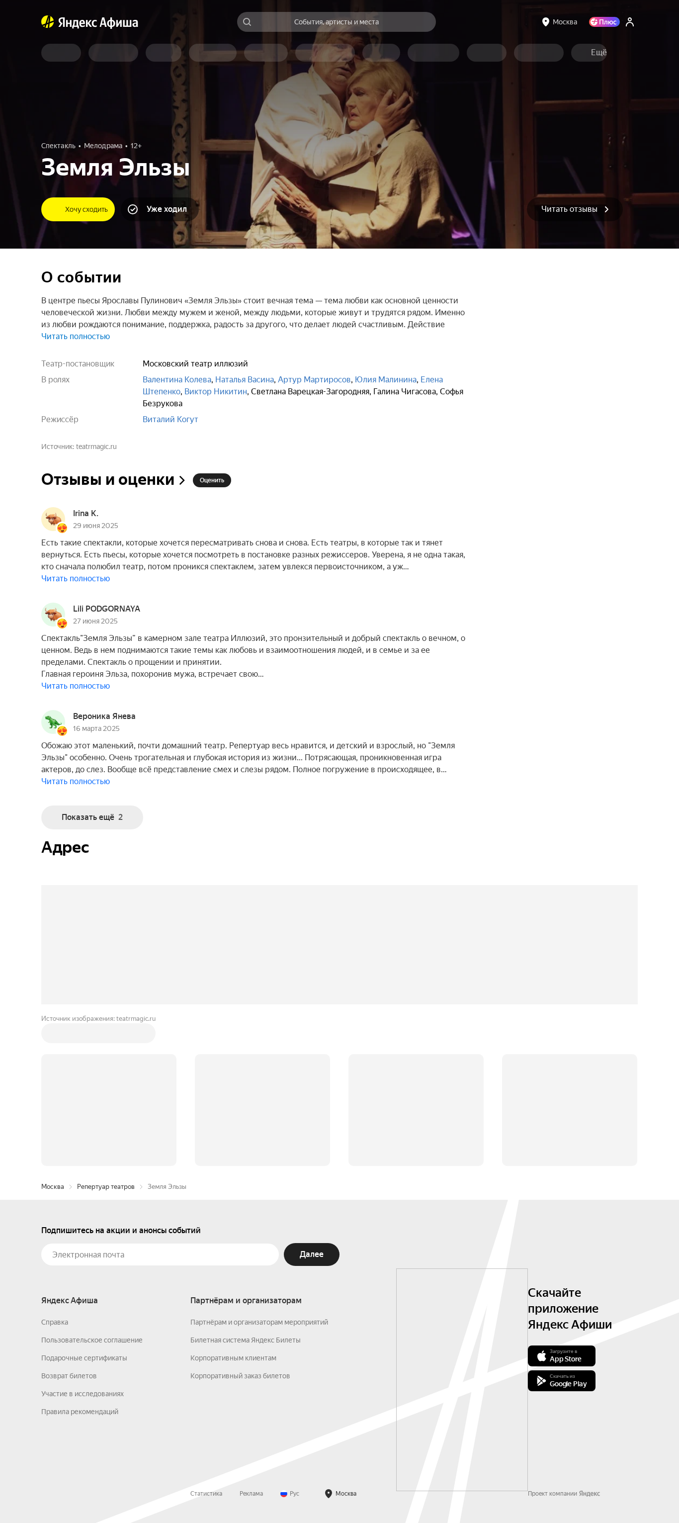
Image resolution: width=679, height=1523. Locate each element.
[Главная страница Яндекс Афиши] (47, 21)
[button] (599, 53)
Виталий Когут (170, 419)
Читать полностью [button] (75, 336)
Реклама (251, 1343)
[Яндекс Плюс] (604, 22)
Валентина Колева (177, 379)
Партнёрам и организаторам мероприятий (259, 1171)
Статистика (206, 1343)
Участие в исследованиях (82, 1243)
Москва (52, 1036)
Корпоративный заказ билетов (240, 1225)
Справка (54, 1171)
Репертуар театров (106, 1036)
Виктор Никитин (215, 391)
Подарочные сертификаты (84, 1207)
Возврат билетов (69, 1225)
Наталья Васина (244, 379)
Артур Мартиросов (314, 379)
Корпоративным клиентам (233, 1207)
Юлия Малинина (386, 379)
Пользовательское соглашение (92, 1189)
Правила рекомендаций (79, 1261)
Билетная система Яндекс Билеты (245, 1189)
